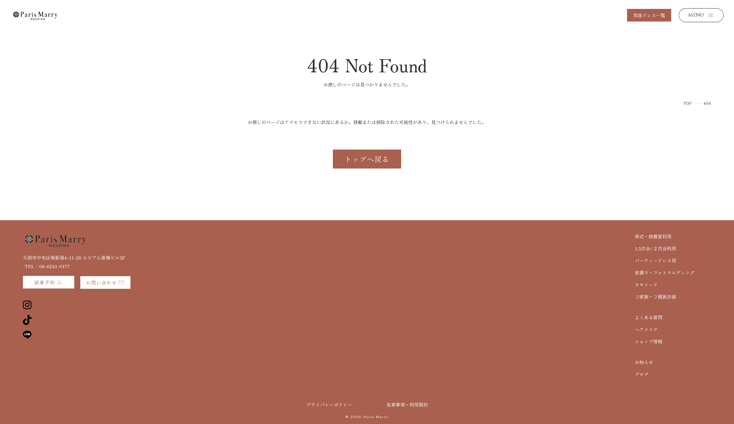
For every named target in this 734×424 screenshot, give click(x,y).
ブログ (642, 374)
